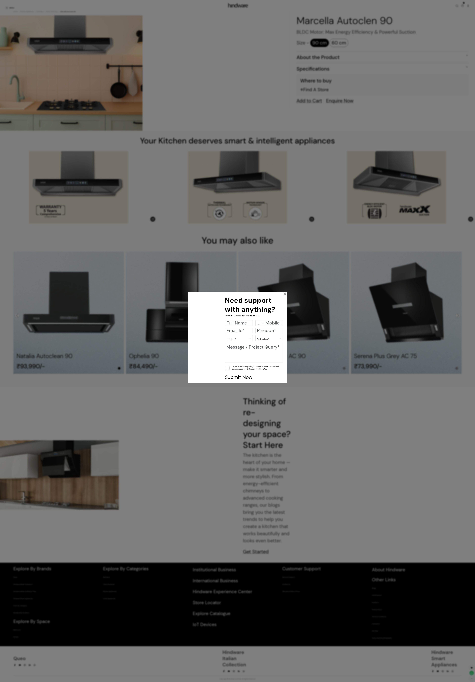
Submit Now (238, 377)
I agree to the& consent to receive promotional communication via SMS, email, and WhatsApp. (255, 368)
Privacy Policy (248, 367)
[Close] (285, 293)
